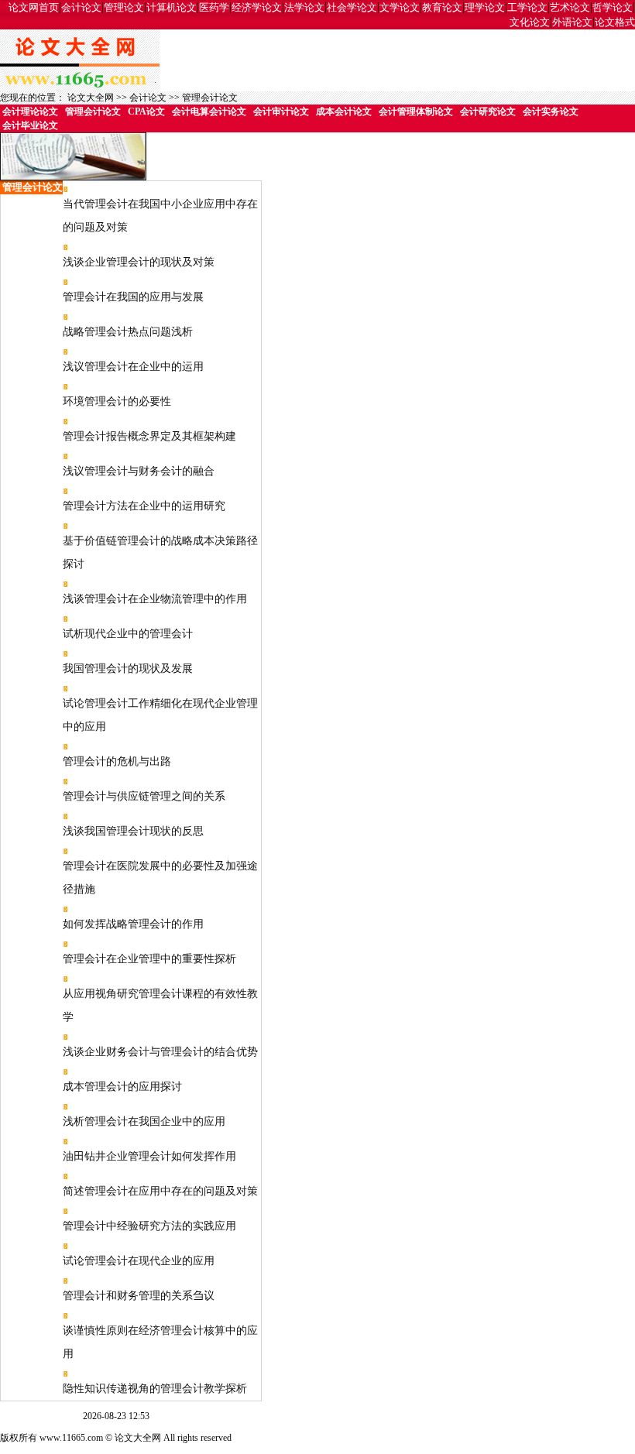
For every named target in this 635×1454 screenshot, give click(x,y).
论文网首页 (34, 7)
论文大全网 (90, 97)
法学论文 (304, 7)
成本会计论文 (344, 111)
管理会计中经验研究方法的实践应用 (149, 1226)
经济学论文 (257, 7)
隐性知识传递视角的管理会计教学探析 (155, 1388)
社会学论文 (352, 7)
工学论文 (527, 7)
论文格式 (615, 22)
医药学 (214, 7)
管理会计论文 (210, 97)
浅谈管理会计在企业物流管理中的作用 (155, 599)
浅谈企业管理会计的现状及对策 (139, 262)
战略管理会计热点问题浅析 (128, 332)
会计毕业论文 (30, 125)
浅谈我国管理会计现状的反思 (133, 831)
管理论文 (124, 7)
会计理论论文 (30, 111)
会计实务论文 (550, 111)
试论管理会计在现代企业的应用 (139, 1261)
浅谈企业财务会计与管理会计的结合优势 (160, 1052)
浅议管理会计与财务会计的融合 (139, 471)
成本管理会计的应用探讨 (122, 1086)
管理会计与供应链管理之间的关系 (144, 796)
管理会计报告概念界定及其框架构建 (149, 436)
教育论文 (442, 7)
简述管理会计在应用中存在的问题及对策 (160, 1191)
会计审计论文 (281, 111)
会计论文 (81, 7)
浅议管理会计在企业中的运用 (133, 366)
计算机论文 (171, 7)
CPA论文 (146, 111)
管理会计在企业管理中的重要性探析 (149, 959)
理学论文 (485, 7)
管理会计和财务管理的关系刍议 (139, 1295)
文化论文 (530, 22)
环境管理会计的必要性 (117, 401)
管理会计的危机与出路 (117, 761)
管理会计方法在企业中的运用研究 (144, 506)
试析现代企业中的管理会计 (128, 634)
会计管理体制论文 (416, 111)
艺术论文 (570, 7)
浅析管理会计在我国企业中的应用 (144, 1121)
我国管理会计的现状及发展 (128, 668)
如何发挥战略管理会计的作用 (133, 924)
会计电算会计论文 (209, 111)
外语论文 (572, 22)
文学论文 (399, 7)
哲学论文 (612, 7)
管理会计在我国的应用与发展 (133, 297)
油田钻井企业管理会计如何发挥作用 (149, 1156)
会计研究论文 (488, 111)
